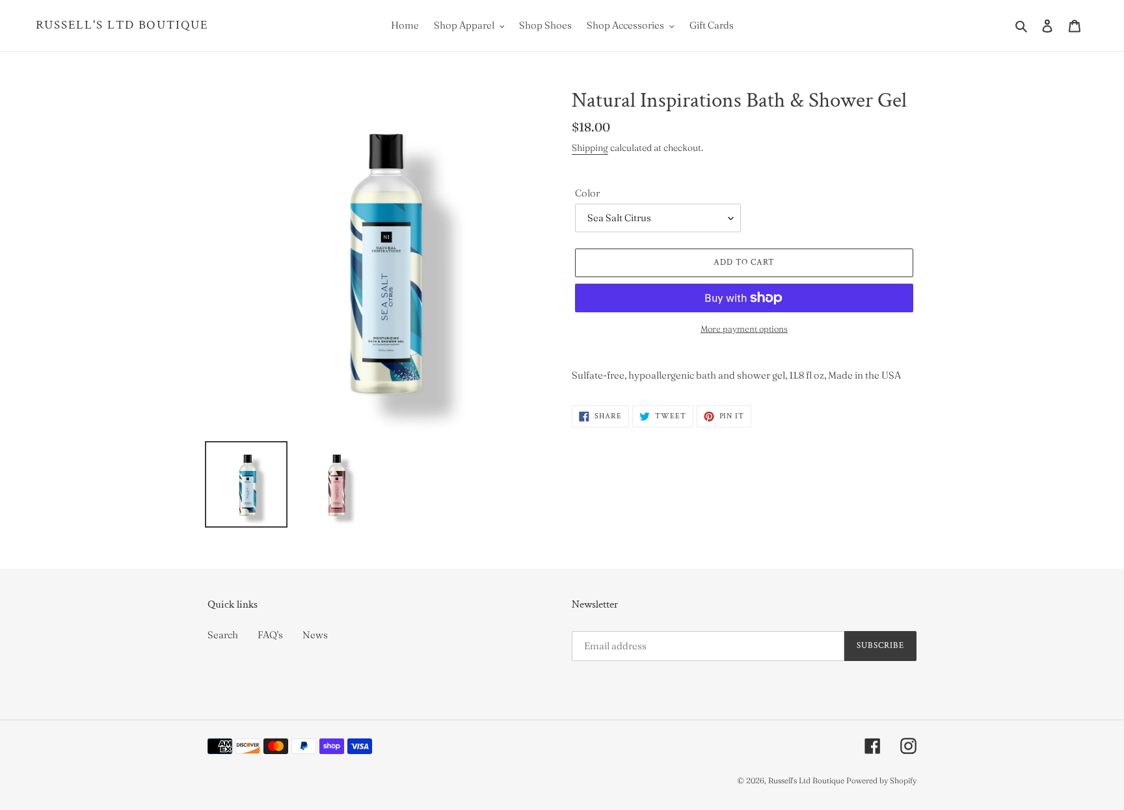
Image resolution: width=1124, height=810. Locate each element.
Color (587, 193)
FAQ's (270, 634)
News (315, 634)
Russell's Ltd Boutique (122, 25)
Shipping (590, 148)
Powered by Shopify (881, 780)
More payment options (744, 328)
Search (222, 634)
